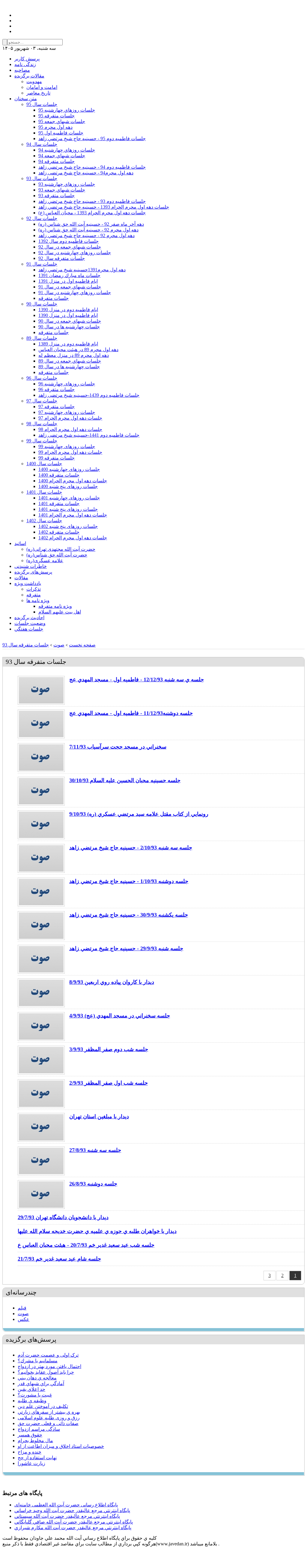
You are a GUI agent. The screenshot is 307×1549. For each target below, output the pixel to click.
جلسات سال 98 (41, 423)
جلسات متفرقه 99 (56, 457)
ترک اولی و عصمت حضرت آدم (48, 1355)
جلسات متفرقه (53, 298)
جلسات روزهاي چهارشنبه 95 (66, 110)
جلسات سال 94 (41, 144)
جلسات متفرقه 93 (56, 195)
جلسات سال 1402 (44, 520)
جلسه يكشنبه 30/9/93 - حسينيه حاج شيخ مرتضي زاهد (128, 915)
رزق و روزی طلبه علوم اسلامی (49, 1417)
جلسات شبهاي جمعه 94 (61, 155)
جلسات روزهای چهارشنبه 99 (66, 446)
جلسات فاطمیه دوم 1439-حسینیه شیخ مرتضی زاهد (88, 395)
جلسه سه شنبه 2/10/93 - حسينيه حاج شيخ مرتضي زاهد (130, 848)
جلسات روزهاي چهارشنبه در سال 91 (74, 292)
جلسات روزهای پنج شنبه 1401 (68, 509)
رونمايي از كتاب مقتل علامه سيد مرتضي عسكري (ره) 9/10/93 (138, 814)
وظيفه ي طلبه (32, 1400)
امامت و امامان (41, 87)
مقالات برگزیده (29, 75)
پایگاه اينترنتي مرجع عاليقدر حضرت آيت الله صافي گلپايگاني (73, 1521)
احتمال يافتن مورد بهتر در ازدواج (49, 1366)
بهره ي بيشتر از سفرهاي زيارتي (49, 1412)
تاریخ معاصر (38, 92)
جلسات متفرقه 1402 (58, 532)
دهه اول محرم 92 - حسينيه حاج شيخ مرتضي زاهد (86, 235)
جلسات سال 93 (41, 178)
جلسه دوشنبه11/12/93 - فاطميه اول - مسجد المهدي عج (131, 713)
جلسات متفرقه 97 (56, 406)
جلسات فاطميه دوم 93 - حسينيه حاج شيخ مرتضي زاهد (92, 201)
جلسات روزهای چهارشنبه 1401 (69, 497)
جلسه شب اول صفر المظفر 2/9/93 (108, 1083)
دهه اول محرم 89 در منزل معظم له (73, 355)
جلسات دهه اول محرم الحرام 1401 (72, 514)
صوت (58, 644)
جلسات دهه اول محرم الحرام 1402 (72, 537)
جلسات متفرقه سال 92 (61, 258)
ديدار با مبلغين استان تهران (99, 1117)
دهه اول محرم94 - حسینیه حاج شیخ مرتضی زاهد (85, 172)
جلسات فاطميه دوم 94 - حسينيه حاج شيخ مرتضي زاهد (92, 167)
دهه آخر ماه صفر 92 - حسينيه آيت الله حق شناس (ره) (91, 224)
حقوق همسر (30, 1434)
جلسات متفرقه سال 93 (25, 644)
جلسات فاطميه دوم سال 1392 (68, 241)
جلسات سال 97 (41, 400)
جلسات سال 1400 (44, 463)
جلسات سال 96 (41, 378)
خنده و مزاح (29, 1451)
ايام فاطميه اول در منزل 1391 (68, 281)
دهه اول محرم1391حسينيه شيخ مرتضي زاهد (82, 269)
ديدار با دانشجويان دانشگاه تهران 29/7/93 (63, 1217)
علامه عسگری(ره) (44, 560)
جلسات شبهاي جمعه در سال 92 (69, 246)
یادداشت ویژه (27, 583)
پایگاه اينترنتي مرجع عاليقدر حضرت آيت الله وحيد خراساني (72, 1510)
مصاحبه (22, 70)
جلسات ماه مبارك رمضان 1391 (69, 275)
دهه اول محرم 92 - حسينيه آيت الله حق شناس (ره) (88, 229)
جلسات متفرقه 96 (56, 389)
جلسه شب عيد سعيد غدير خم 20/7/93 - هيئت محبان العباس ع (86, 1245)
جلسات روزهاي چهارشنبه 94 (66, 149)
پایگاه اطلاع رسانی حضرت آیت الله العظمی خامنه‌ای (66, 1504)
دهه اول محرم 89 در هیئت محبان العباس (78, 349)
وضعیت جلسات (30, 623)
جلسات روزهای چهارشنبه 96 (66, 383)
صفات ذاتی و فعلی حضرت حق (48, 1423)
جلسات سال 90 (41, 303)
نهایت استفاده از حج (37, 1457)
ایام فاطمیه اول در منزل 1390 (68, 315)
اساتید (20, 543)
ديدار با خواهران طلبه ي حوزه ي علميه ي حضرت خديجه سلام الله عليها (97, 1231)
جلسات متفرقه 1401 (58, 503)
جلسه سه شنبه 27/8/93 (95, 1150)
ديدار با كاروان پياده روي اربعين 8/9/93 (111, 982)
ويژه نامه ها (37, 600)
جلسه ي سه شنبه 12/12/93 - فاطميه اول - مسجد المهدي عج (136, 680)
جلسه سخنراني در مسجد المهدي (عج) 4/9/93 (119, 1016)
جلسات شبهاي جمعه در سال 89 (69, 360)
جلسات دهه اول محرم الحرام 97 (70, 417)
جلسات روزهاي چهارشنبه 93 (66, 184)
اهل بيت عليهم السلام (59, 611)
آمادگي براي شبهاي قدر (41, 1383)
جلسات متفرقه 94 (56, 161)
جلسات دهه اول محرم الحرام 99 (70, 452)
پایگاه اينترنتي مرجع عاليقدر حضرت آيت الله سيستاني (67, 1516)
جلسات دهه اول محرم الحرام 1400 (72, 480)
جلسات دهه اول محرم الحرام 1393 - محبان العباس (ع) (92, 212)
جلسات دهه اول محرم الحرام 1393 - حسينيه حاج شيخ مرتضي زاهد (103, 206)
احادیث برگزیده (29, 617)
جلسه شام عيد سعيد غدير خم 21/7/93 (59, 1259)
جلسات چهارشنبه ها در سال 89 (69, 366)
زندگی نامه (25, 64)
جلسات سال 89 (41, 338)
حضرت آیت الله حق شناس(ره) (56, 554)
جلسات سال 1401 (44, 492)
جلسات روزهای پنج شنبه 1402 (68, 526)
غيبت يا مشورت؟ (35, 1394)
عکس (23, 1319)
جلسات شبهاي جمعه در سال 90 (69, 321)
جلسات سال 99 (41, 440)
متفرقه (33, 594)
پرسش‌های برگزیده (33, 571)
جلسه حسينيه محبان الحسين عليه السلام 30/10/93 (124, 780)
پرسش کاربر (27, 58)
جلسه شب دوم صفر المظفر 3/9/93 (108, 1049)
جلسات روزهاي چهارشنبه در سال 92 (74, 252)
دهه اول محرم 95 (55, 127)
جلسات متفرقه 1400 (58, 475)
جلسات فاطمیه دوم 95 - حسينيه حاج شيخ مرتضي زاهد (92, 138)
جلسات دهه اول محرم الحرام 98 (70, 429)
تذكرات (33, 589)
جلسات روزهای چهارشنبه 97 (66, 412)
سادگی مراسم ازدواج (39, 1429)
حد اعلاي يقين (31, 1389)
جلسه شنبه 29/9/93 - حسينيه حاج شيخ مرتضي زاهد (126, 948)
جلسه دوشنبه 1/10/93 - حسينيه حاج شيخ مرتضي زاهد (128, 881)
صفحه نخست (82, 644)
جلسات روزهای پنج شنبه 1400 (68, 486)
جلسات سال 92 (41, 218)
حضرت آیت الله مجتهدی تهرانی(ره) (60, 549)
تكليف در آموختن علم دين (43, 1406)
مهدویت (34, 81)
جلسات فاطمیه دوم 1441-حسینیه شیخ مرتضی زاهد (88, 435)
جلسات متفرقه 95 (56, 115)
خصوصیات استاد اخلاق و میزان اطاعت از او (61, 1446)
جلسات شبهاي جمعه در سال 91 (69, 286)
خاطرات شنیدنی (30, 566)
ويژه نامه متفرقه (55, 606)
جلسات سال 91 (41, 264)
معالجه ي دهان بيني (37, 1377)
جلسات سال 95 (41, 104)
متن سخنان (25, 98)
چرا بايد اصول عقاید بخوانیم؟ (46, 1372)
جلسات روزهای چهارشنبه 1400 (69, 469)
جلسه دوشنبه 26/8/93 (93, 1184)
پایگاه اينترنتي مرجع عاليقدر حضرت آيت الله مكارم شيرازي (72, 1527)
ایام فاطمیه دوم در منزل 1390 (68, 309)
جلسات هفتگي (28, 628)
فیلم (22, 1307)
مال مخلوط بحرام (35, 1440)
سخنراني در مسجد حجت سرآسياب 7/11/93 (117, 747)
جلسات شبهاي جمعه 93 (61, 189)
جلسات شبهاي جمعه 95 (61, 121)
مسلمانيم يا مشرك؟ (38, 1360)
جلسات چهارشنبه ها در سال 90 (69, 326)
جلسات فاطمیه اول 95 (60, 132)
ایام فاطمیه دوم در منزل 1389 (68, 343)
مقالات (21, 577)
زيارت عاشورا (31, 1463)
